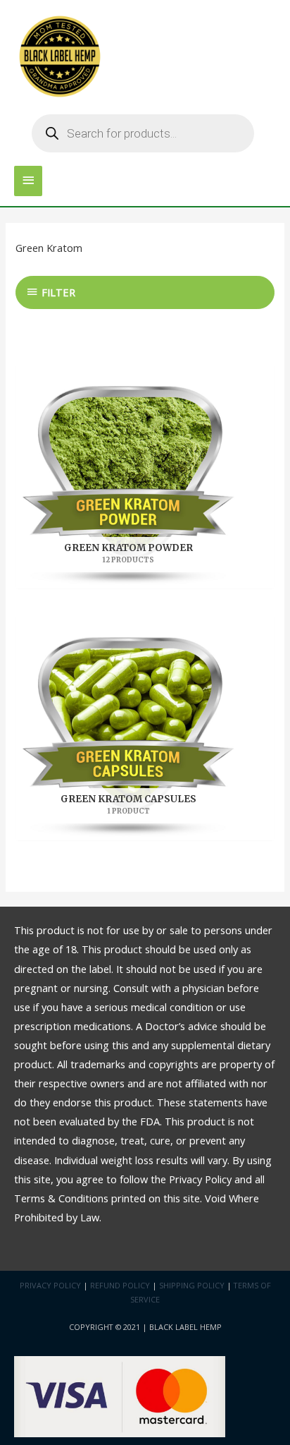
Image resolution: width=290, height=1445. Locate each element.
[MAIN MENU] (28, 181)
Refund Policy (120, 1285)
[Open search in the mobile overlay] (143, 133)
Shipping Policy (192, 1285)
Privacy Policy (50, 1285)
